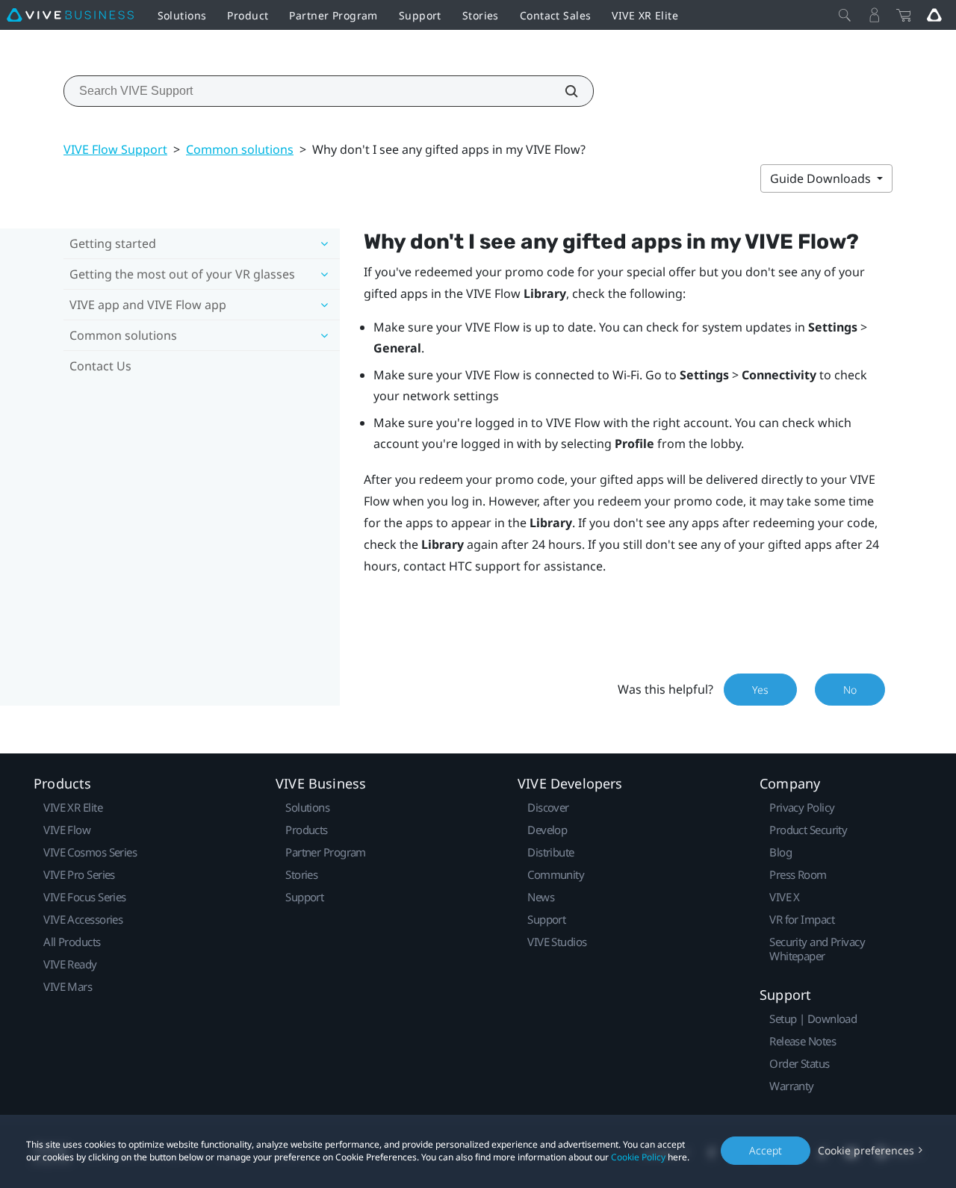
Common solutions (240, 149)
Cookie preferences (866, 1150)
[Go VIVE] (934, 15)
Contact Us (100, 366)
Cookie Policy (638, 1157)
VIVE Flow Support (115, 149)
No (850, 689)
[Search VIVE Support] (563, 91)
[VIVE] (70, 14)
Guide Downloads (822, 178)
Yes (760, 689)
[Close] (845, 15)
